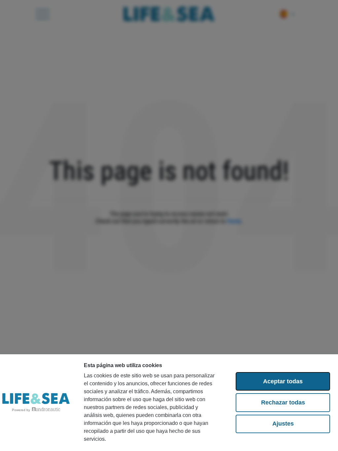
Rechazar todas (283, 402)
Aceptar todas (283, 381)
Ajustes (283, 423)
